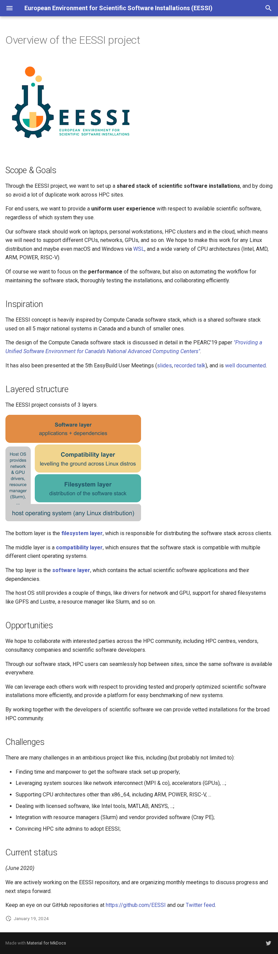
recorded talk (189, 365)
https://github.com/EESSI (136, 905)
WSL (138, 249)
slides (164, 365)
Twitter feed (200, 905)
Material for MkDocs (46, 943)
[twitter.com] (268, 943)
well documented (245, 365)
